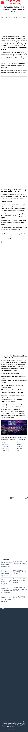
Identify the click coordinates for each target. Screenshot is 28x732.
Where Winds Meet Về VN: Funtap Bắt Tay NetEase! (20, 562)
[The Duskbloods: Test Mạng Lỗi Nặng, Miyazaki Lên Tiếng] (6, 573)
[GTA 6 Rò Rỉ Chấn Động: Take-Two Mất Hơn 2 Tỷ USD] (6, 600)
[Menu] (2, 2)
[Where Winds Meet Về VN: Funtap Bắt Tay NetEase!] (6, 565)
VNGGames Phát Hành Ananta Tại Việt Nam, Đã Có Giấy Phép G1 (20, 589)
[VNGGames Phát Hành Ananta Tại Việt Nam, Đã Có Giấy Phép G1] (6, 591)
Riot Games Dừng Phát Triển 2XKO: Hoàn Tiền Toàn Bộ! (19, 580)
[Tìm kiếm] (26, 2)
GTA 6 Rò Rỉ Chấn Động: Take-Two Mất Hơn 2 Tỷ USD (19, 598)
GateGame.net (21, 437)
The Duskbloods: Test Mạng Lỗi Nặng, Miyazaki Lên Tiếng (19, 572)
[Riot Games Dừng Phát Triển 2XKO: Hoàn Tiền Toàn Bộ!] (6, 582)
